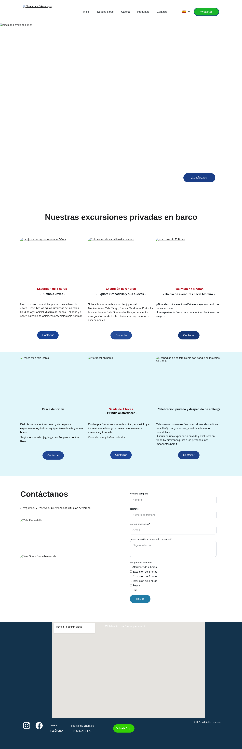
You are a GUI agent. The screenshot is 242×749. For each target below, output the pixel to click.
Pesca (136, 585)
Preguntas (143, 11)
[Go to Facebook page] (39, 725)
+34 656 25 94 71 (81, 731)
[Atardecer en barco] (121, 380)
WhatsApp (206, 11)
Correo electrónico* (140, 524)
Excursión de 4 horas (144, 571)
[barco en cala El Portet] (189, 261)
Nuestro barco (105, 11)
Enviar (140, 598)
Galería (125, 11)
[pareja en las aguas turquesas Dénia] (53, 261)
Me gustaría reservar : (141, 562)
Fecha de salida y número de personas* (150, 539)
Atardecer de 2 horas (144, 567)
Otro (134, 590)
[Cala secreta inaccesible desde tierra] (121, 261)
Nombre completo (139, 493)
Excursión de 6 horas (144, 576)
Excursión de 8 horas (144, 581)
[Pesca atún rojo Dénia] (53, 380)
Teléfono (134, 508)
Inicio (86, 11)
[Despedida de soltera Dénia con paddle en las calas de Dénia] (189, 380)
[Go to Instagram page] (26, 725)
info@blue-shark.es (82, 725)
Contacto (162, 11)
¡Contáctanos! (199, 177)
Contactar (48, 335)
